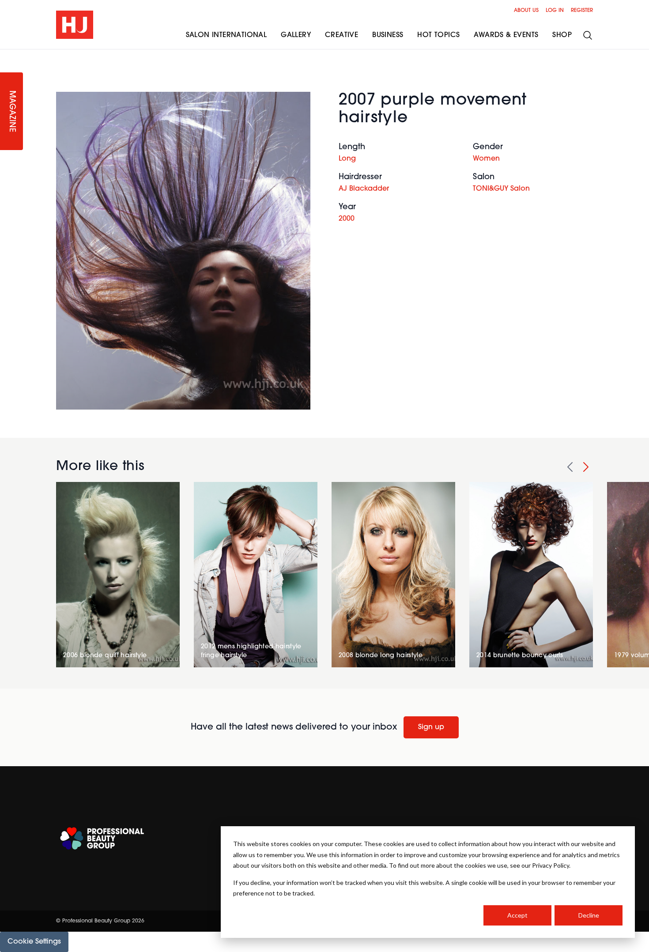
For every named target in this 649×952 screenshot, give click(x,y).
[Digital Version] (7, 54)
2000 (347, 218)
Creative (341, 35)
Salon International (226, 35)
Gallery (296, 35)
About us (526, 10)
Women (486, 158)
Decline (588, 915)
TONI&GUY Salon (501, 188)
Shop (562, 35)
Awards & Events (506, 35)
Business (387, 35)
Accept (517, 915)
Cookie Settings (34, 941)
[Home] (74, 25)
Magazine (11, 111)
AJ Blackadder (364, 188)
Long (347, 158)
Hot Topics (438, 35)
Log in (555, 10)
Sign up (431, 727)
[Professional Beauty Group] (102, 838)
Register (582, 10)
